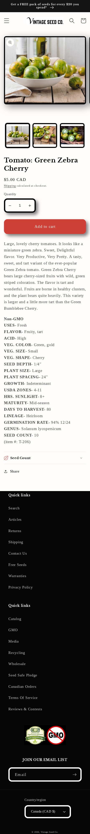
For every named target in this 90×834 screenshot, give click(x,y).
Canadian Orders (22, 686)
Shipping (10, 185)
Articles (15, 519)
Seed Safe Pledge (22, 675)
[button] (6, 21)
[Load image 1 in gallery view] (17, 135)
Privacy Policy (20, 587)
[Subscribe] (74, 774)
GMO (13, 630)
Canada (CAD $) (43, 811)
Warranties (17, 576)
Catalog (14, 619)
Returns (14, 531)
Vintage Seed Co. (49, 832)
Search (14, 508)
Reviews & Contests (25, 709)
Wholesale (17, 664)
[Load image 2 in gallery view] (44, 135)
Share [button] (14, 471)
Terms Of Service (23, 698)
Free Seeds (17, 565)
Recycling (16, 653)
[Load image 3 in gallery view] (72, 135)
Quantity (10, 194)
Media (13, 641)
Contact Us (17, 553)
